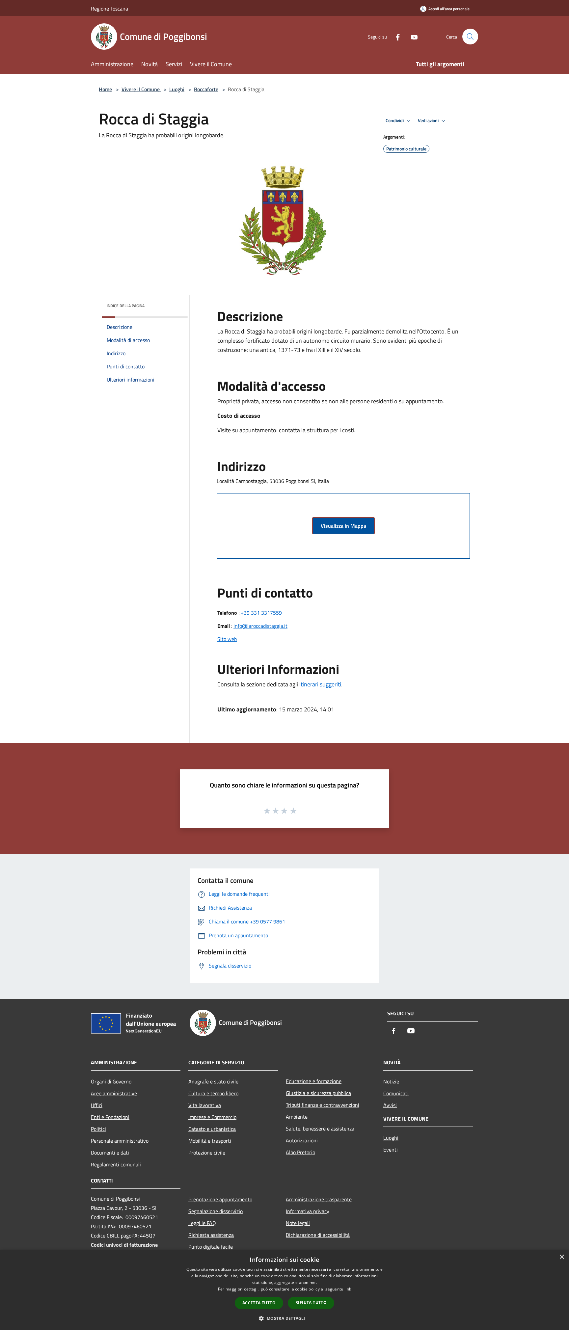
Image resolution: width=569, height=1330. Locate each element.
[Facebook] (395, 36)
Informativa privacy (307, 1211)
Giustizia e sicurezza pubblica (318, 1093)
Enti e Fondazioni (110, 1117)
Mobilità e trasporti (209, 1141)
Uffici (96, 1105)
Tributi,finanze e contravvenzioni (322, 1105)
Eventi (390, 1150)
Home (105, 89)
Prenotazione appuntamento (220, 1199)
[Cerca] (470, 36)
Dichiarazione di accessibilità (318, 1235)
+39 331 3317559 (261, 613)
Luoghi (176, 89)
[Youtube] (411, 36)
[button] (284, 1318)
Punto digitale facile (210, 1247)
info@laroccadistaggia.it (260, 626)
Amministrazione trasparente (319, 1199)
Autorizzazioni (302, 1140)
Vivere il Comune (141, 89)
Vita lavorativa (204, 1105)
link (347, 1289)
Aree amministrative (114, 1093)
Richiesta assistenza (211, 1235)
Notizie (391, 1081)
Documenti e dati (110, 1153)
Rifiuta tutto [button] (311, 1302)
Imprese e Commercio (212, 1117)
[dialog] (284, 1290)
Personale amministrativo (120, 1141)
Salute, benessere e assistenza (320, 1128)
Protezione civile (206, 1153)
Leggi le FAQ (202, 1223)
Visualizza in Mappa (343, 526)
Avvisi (390, 1105)
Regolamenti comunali (116, 1164)
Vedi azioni (429, 120)
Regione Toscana (109, 9)
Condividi (395, 120)
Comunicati (396, 1093)
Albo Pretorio (300, 1152)
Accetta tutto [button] (259, 1303)
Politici (98, 1129)
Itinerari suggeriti (320, 684)
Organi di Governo (111, 1081)
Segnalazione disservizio (215, 1211)
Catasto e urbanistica (212, 1129)
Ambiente (297, 1117)
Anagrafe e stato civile (213, 1081)
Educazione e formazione (313, 1081)
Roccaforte (206, 89)
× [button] (561, 1257)
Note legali (298, 1223)
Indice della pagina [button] (126, 306)
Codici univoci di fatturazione (124, 1245)
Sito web (227, 639)
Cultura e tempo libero (213, 1093)
